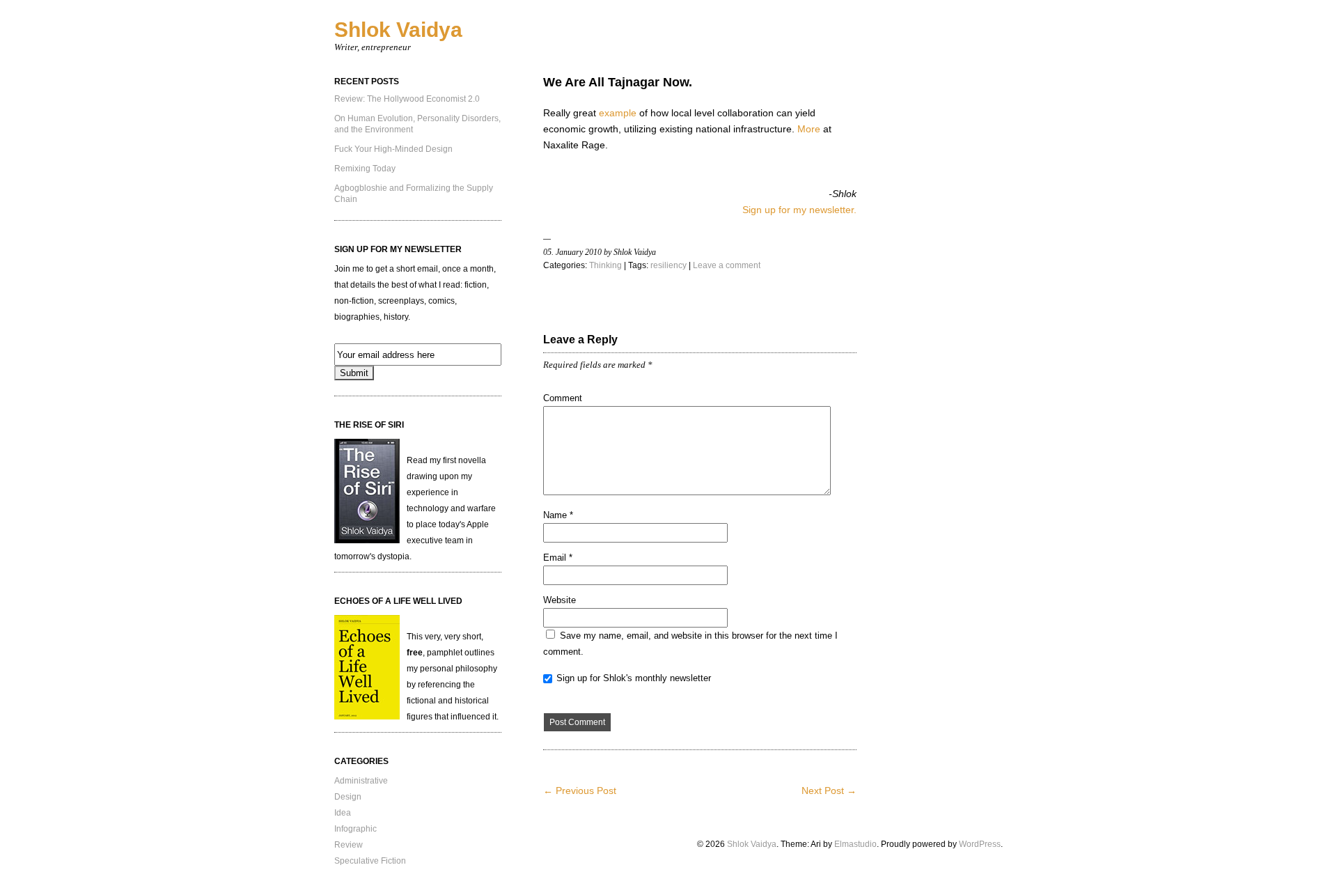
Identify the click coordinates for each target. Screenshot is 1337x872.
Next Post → (829, 790)
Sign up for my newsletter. (799, 209)
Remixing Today (365, 168)
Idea (342, 813)
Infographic (355, 829)
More (808, 128)
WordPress (980, 844)
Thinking (605, 265)
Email (557, 557)
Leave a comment (726, 265)
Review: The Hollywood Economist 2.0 (407, 99)
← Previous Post (579, 790)
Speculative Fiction (370, 861)
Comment (562, 398)
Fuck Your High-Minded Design (393, 149)
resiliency (668, 265)
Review (348, 845)
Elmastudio (855, 844)
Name (558, 515)
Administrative (361, 781)
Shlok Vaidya (398, 29)
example (617, 112)
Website (559, 600)
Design (347, 797)
